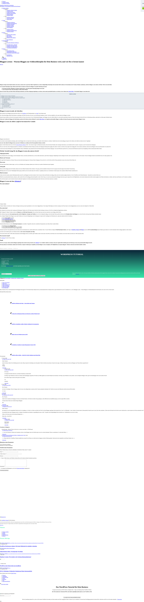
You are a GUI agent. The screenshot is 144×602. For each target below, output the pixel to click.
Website (1, 455)
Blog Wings (42, 119)
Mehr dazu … (2, 525)
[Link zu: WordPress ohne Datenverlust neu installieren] (2, 559)
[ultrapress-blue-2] (10, 6)
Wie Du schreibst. (7, 218)
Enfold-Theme (13, 573)
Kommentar (2, 466)
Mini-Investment (5, 102)
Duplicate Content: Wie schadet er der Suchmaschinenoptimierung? (15, 556)
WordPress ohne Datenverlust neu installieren (10, 565)
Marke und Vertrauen (6, 99)
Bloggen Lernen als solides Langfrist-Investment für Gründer (12, 96)
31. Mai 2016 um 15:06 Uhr (7, 430)
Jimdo (37, 113)
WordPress (24, 113)
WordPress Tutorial (9, 265)
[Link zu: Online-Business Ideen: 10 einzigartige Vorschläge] (7, 548)
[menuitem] (73, 1)
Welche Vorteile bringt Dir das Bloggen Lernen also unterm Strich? (13, 97)
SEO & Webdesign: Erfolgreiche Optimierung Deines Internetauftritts (16, 571)
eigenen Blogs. (71, 91)
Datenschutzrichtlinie (20, 468)
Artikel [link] (51, 146)
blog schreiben (7, 278)
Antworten (4, 367)
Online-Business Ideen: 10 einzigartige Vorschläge (11, 551)
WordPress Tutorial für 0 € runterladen (7, 5)
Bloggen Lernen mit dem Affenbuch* (8, 103)
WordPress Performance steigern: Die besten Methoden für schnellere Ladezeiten (18, 546)
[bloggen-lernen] (24, 82)
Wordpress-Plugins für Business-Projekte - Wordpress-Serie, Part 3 (14, 435)
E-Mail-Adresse (3, 453)
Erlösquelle (4, 101)
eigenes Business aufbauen (21, 144)
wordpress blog (13, 278)
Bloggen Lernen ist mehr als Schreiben (8, 95)
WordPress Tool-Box (6, 3)
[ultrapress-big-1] (3, 516)
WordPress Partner (5, 2)
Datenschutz (119, 599)
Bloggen (1, 64)
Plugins (82, 229)
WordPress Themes (75, 229)
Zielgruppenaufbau (6, 98)
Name (1, 451)
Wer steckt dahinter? (6, 104)
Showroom (4, 100)
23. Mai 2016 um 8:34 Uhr (7, 436)
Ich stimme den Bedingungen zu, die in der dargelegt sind (15, 468)
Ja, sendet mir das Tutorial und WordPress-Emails (36, 275)
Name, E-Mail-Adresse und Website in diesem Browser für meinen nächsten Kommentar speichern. (19, 458)
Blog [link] (7, 115)
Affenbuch (18, 181)
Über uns (4, 1)
